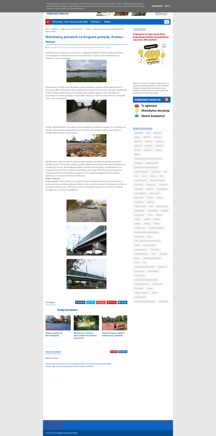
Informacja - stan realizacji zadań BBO (70, 22)
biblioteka (148, 150)
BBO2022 (159, 141)
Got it (167, 6)
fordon (153, 176)
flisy (136, 176)
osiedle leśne (140, 228)
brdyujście (54, 29)
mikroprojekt (139, 211)
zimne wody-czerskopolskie (145, 301)
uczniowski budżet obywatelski (146, 280)
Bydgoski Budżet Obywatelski (68, 433)
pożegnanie (155, 250)
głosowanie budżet (157, 180)
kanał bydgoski (140, 193)
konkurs (160, 198)
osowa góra (139, 237)
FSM (161, 176)
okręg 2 (88, 29)
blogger (114, 352)
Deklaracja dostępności (55, 424)
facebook (123, 352)
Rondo (137, 258)
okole (150, 215)
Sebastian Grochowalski (152, 258)
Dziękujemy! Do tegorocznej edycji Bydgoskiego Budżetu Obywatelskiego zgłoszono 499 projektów (151, 37)
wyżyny (149, 288)
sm (144, 262)
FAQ (165, 172)
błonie (137, 154)
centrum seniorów (141, 172)
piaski (137, 245)
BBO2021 (149, 141)
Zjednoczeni (163, 301)
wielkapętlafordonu (142, 284)
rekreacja (163, 254)
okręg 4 (137, 224)
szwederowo (139, 275)
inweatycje (163, 185)
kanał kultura (154, 193)
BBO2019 (157, 137)
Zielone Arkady (140, 297)
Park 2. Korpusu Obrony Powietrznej (147, 241)
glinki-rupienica (140, 180)
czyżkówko (156, 172)
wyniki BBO (139, 288)
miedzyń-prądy (162, 206)
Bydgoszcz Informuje (54, 427)
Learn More (157, 6)
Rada (154, 254)
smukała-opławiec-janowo (144, 267)
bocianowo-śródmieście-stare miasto (148, 159)
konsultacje (139, 202)
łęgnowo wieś (140, 206)
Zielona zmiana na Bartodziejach (54, 334)
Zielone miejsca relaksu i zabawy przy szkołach (113, 334)
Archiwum (95, 22)
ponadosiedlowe (140, 250)
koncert (150, 198)
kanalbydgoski (162, 189)
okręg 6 (157, 224)
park (149, 237)
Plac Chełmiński (149, 245)
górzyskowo (150, 185)
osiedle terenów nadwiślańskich (146, 232)
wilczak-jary (157, 284)
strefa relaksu (153, 271)
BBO (148, 133)
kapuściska (139, 198)
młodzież (165, 211)
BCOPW (137, 150)
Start (47, 29)
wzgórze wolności (141, 293)
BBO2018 (147, 137)
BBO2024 (149, 146)
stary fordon (139, 271)
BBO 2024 (157, 133)
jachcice (150, 189)
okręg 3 (157, 219)
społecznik (162, 267)
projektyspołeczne (141, 254)
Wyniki (107, 22)
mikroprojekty (152, 211)
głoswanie (138, 185)
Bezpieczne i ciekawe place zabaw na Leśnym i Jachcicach (85, 335)
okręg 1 (137, 219)
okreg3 (159, 215)
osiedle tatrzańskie (156, 228)
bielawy (158, 150)
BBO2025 (159, 146)
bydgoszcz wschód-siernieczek (72, 29)
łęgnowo (150, 202)
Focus (144, 176)
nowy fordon (139, 215)
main (151, 206)
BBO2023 (138, 146)
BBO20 (137, 137)
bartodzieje (139, 133)
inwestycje (138, 189)
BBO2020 (138, 141)
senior (137, 262)
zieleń (154, 293)
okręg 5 (147, 224)
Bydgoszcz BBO (151, 163)
